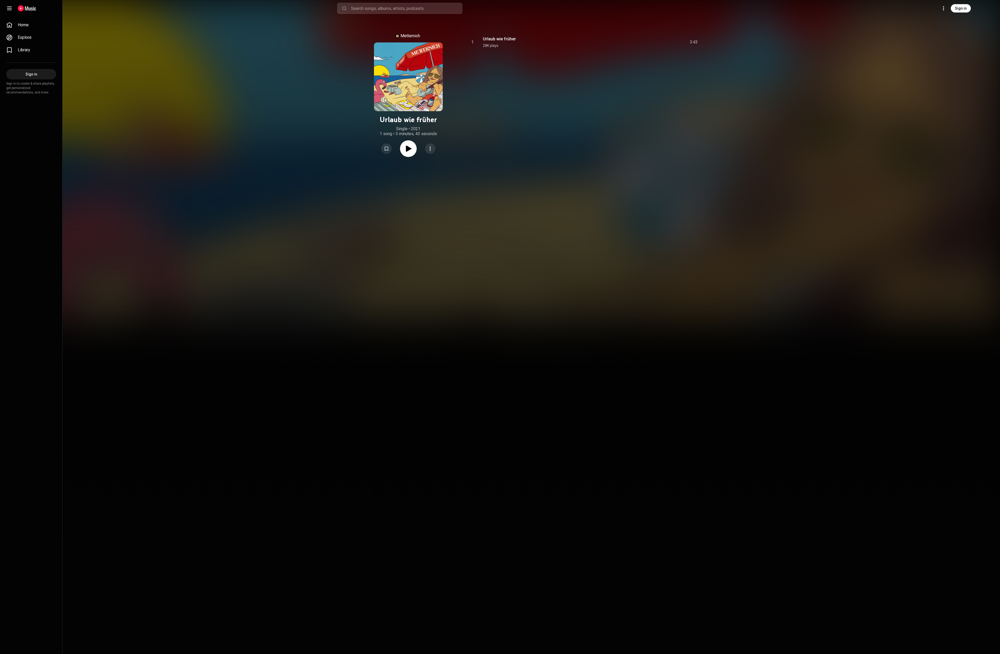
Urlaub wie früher (499, 38)
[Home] (27, 8)
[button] (386, 148)
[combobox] (406, 8)
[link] (31, 25)
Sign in (961, 8)
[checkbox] (694, 42)
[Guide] (9, 8)
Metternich (410, 35)
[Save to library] (386, 149)
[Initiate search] (344, 8)
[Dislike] (663, 42)
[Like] (652, 42)
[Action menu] (430, 148)
